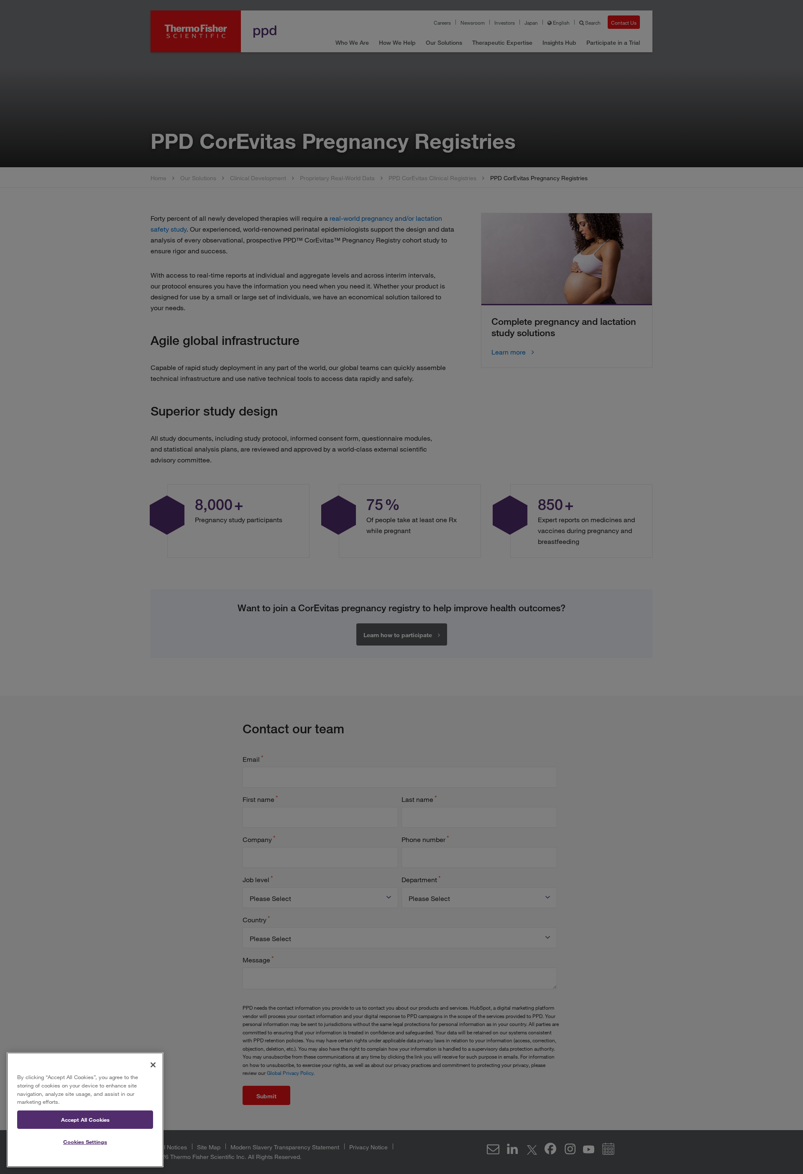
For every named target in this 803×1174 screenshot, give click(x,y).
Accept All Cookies (85, 1119)
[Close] (153, 1065)
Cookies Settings (85, 1141)
